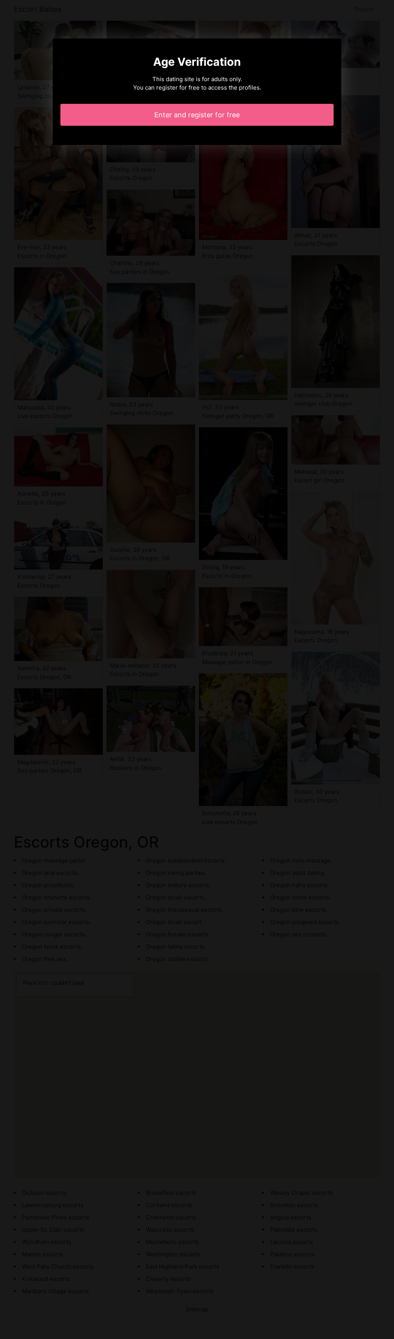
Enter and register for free (197, 115)
